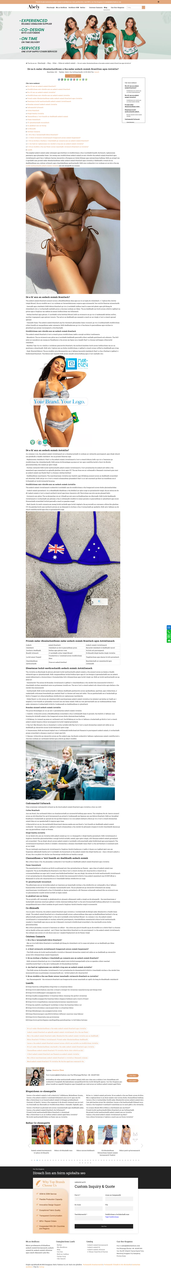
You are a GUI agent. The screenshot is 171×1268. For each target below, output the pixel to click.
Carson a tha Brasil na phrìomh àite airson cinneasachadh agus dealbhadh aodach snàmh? (56, 1108)
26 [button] (99, 1160)
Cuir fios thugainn (132, 1076)
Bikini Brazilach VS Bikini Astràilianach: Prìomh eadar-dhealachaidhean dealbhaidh (57, 1039)
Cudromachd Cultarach (35, 107)
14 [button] (67, 1160)
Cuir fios (60, 1252)
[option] (41, 1138)
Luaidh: (29, 150)
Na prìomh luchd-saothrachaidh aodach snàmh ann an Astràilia (109, 1112)
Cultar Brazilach (33, 110)
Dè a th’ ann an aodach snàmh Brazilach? (41, 86)
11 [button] (59, 1160)
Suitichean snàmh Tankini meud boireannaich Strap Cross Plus (107, 1153)
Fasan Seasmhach (34, 119)
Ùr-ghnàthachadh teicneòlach (38, 122)
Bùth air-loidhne (63, 1254)
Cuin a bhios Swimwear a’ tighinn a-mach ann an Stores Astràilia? (109, 1117)
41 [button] (139, 1160)
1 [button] (32, 1160)
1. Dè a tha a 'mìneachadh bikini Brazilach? (43, 135)
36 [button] (125, 1160)
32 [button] (115, 1160)
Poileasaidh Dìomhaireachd (93, 1264)
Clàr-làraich (61, 1259)
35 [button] (123, 1160)
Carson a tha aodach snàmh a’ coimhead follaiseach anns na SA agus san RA (53, 1098)
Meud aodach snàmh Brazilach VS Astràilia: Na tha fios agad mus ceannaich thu (55, 1061)
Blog (58, 1249)
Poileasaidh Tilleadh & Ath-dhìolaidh (117, 1264)
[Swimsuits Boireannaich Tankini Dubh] (129, 1134)
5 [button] (43, 1160)
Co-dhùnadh (31, 129)
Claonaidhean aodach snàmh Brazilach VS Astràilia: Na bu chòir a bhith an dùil (55, 1050)
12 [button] (61, 1160)
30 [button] (109, 1160)
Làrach (96, 72)
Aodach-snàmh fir (93, 1247)
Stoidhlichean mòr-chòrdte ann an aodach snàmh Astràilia (49, 95)
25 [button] (96, 1160)
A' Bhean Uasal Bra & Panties (97, 1252)
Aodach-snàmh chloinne (96, 1249)
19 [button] (80, 1160)
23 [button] (91, 1160)
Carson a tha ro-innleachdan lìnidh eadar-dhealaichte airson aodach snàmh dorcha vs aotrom (115, 1100)
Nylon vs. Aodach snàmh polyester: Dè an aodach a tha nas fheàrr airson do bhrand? (115, 1095)
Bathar (59, 1245)
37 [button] (128, 1160)
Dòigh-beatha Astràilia (36, 113)
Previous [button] (29, 1146)
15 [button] (69, 1160)
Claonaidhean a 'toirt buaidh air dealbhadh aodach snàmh (47, 116)
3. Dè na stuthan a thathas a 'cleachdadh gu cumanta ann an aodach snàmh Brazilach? (58, 141)
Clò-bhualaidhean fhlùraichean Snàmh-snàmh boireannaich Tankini (63, 1153)
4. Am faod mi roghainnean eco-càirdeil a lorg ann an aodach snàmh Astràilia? (56, 144)
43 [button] (83, 1163)
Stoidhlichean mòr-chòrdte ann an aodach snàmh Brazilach (49, 89)
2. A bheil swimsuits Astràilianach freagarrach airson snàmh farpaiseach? (54, 138)
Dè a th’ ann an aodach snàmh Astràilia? (41, 92)
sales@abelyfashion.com (113, 2)
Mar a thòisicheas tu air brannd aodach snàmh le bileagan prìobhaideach (52, 1100)
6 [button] (45, 1160)
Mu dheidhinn (62, 1247)
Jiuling (41, 1267)
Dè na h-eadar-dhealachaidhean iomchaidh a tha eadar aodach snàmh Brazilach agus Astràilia (60, 1047)
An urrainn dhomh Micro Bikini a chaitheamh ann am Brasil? (108, 1108)
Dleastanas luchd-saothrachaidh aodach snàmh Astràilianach (49, 101)
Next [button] (142, 1146)
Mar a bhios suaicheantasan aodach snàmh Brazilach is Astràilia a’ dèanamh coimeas (57, 1058)
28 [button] (104, 1160)
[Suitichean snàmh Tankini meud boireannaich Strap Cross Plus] (107, 1134)
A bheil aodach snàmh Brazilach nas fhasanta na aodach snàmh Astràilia (53, 1054)
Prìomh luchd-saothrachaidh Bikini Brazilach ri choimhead (48, 1112)
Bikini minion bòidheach (41, 1150)
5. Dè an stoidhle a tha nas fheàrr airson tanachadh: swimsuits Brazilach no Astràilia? (58, 147)
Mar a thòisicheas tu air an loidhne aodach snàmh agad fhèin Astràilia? (52, 1115)
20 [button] (83, 1160)
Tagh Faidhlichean (112, 1217)
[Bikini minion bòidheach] (41, 1134)
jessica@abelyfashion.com (60, 1075)
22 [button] (88, 1160)
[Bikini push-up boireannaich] (85, 1134)
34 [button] (120, 1160)
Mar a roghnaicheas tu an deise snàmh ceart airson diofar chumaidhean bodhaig (114, 1098)
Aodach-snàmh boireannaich (97, 1245)
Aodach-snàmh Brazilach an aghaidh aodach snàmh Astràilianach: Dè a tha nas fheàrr (57, 1032)
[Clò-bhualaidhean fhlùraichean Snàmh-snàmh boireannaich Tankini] (63, 1134)
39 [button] (133, 1160)
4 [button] (40, 1160)
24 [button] (93, 1160)
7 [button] (48, 1160)
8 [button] (51, 1160)
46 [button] (91, 1163)
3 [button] (37, 1160)
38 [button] (131, 1160)
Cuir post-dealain (132, 1081)
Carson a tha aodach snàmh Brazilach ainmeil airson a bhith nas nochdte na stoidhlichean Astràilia (62, 1043)
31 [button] (112, 1160)
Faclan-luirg (61, 1256)
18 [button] (77, 1160)
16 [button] (72, 1160)
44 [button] (85, 1163)
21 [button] (85, 1160)
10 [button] (56, 1160)
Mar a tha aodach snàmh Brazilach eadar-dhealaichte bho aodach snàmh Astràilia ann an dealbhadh (62, 1036)
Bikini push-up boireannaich (85, 1150)
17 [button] (75, 1160)
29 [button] (107, 1160)
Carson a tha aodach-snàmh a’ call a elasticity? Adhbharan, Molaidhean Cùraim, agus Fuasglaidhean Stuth (56, 1095)
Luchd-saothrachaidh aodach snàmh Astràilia (42, 166)
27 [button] (101, 1160)
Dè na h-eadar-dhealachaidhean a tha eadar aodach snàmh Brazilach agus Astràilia (56, 1028)
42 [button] (80, 1163)
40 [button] (136, 1160)
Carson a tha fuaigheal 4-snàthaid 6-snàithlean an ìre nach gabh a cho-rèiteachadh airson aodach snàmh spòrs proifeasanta (115, 1104)
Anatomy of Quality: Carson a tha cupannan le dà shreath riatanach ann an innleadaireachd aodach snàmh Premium (56, 1102)
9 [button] (53, 1160)
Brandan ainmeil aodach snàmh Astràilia (42, 104)
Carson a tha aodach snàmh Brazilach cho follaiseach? (46, 1110)
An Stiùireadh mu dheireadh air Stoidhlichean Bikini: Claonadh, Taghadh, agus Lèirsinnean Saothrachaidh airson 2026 (56, 1104)
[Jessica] (35, 1076)
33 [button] (117, 1160)
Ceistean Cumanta (33, 132)
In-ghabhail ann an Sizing (37, 126)
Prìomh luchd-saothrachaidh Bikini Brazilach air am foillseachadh (110, 1110)
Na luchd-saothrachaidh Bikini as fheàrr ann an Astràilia (47, 1117)
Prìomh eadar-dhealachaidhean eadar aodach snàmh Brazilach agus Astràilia (54, 98)
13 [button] (64, 1160)
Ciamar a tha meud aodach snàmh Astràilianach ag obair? (106, 1115)
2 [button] (35, 1160)
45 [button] (88, 1163)
